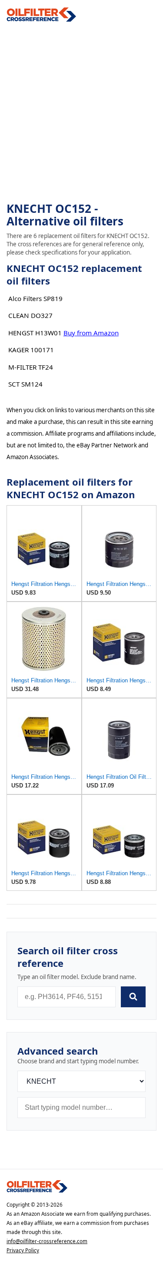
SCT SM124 (25, 384)
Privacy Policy (23, 1250)
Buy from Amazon (91, 332)
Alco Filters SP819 (35, 298)
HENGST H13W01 (35, 332)
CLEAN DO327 (30, 315)
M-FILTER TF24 (30, 367)
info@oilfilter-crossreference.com (47, 1241)
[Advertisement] (81, 112)
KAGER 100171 (31, 349)
